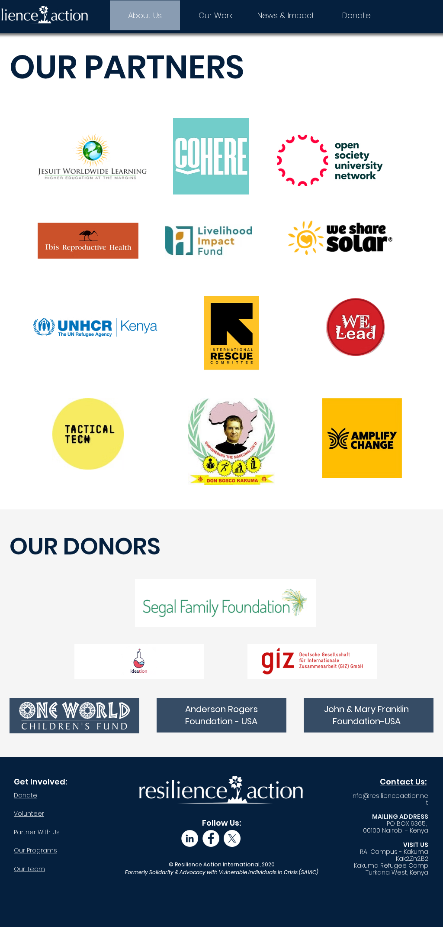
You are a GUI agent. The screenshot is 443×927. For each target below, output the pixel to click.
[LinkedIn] (189, 838)
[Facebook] (210, 838)
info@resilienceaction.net (389, 799)
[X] (232, 838)
